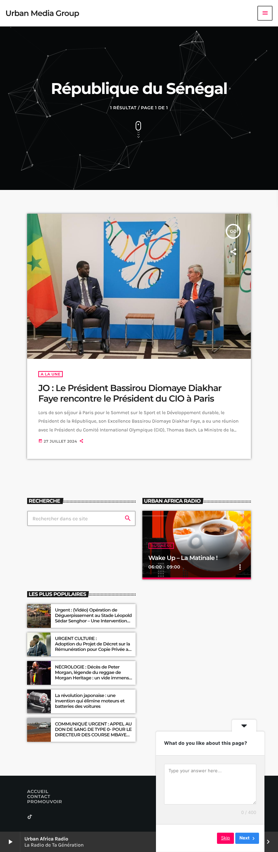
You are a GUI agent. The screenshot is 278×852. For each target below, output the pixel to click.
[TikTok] (30, 817)
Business (161, 545)
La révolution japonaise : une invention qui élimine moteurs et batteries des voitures (89, 701)
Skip (225, 838)
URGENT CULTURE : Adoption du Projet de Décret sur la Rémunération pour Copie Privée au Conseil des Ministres (93, 646)
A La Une (50, 374)
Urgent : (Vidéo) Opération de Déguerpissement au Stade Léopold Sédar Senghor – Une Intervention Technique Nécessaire (93, 618)
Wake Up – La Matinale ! (183, 558)
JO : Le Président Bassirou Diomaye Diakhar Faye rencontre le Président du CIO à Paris (129, 393)
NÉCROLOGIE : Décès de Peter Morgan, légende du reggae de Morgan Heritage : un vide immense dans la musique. (93, 675)
